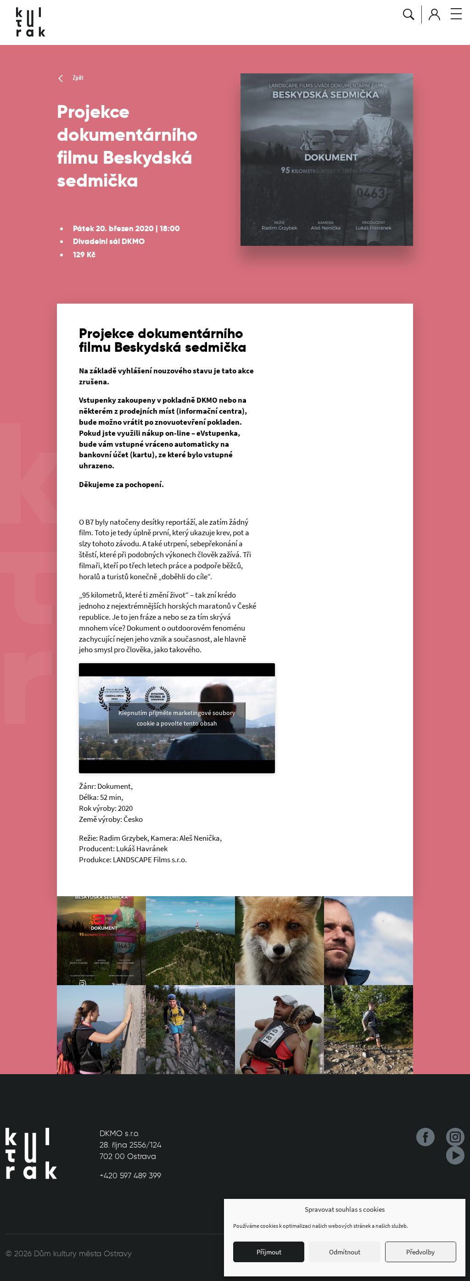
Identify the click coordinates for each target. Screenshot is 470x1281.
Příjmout (269, 1252)
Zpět (77, 77)
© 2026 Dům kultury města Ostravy (69, 1253)
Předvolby (420, 1252)
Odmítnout (344, 1252)
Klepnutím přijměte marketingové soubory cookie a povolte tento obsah (176, 718)
